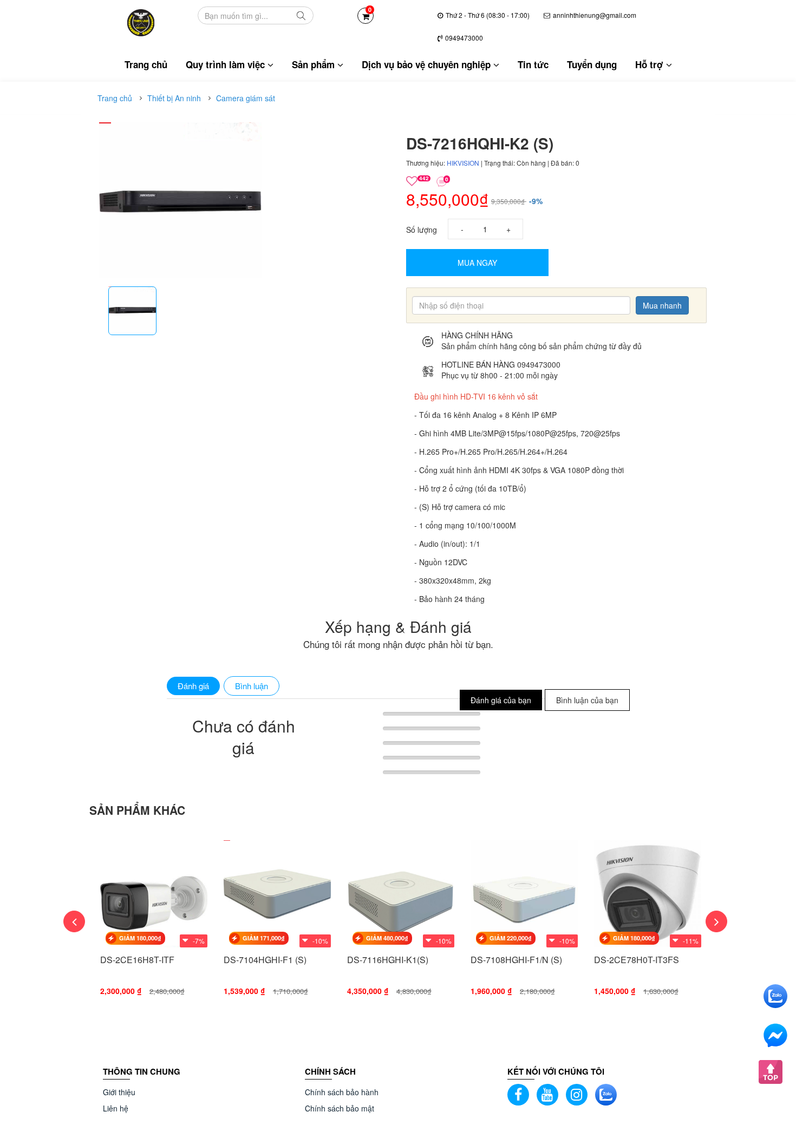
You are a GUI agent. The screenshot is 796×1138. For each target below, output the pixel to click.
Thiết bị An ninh (174, 98)
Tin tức (533, 64)
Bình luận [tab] (251, 685)
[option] (132, 310)
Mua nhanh (662, 305)
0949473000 (464, 37)
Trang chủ (146, 64)
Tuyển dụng (592, 64)
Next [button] (716, 921)
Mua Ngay (477, 262)
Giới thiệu (119, 1092)
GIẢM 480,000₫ (387, 938)
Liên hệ (115, 1108)
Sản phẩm (314, 64)
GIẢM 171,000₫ (264, 938)
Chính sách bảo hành (342, 1092)
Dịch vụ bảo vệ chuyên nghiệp (427, 64)
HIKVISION (464, 162)
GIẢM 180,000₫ (140, 938)
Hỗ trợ (650, 64)
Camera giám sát (245, 98)
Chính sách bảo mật (339, 1108)
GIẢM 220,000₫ (511, 938)
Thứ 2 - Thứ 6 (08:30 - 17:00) (488, 14)
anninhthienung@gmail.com (594, 14)
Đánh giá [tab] (193, 685)
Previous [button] (74, 921)
